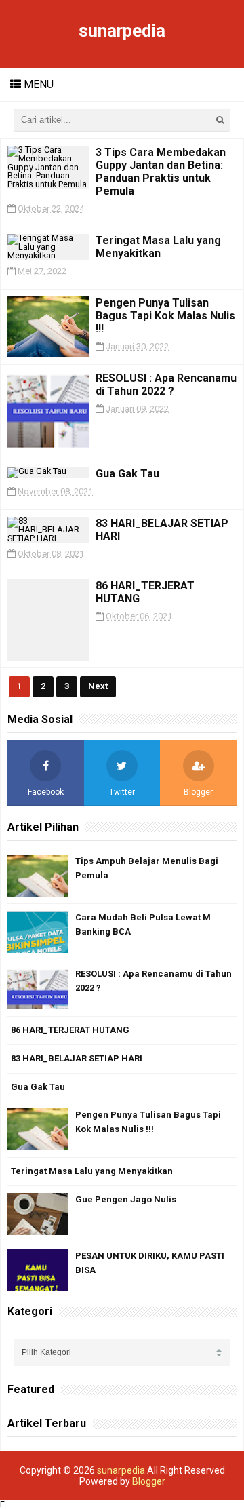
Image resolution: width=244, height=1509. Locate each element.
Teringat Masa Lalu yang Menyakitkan (158, 247)
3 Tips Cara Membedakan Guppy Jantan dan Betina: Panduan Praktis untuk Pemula (161, 171)
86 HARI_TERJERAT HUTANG (70, 1030)
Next (98, 686)
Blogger (148, 1481)
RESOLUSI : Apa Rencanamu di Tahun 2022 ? (166, 384)
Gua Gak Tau (127, 473)
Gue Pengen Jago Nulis (125, 1199)
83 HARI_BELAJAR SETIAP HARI (76, 1058)
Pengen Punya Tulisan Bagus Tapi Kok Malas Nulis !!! (165, 315)
